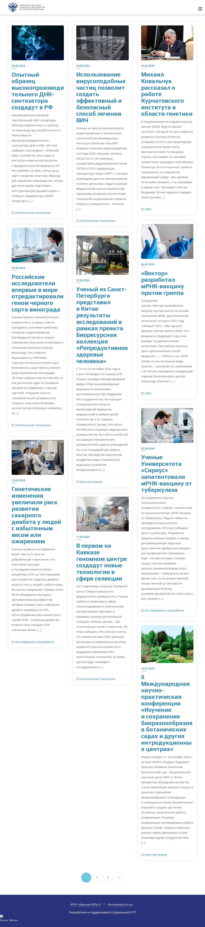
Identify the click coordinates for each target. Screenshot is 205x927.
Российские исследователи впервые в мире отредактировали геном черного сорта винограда (37, 293)
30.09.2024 (18, 65)
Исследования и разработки (164, 610)
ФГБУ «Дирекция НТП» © (85, 904)
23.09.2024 (83, 280)
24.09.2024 (18, 268)
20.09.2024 (148, 448)
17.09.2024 (83, 537)
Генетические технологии (32, 213)
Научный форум (90, 482)
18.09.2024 (18, 480)
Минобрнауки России (120, 904)
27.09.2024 (148, 65)
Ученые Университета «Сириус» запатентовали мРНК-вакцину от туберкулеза (166, 473)
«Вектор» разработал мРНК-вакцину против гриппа (162, 283)
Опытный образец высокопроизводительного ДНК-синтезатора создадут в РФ (38, 91)
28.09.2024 (83, 65)
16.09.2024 (148, 668)
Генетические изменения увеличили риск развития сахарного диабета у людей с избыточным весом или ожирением (36, 515)
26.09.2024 (148, 264)
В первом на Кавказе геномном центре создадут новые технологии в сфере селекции (101, 562)
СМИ (147, 209)
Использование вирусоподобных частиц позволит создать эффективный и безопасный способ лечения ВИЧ (101, 97)
